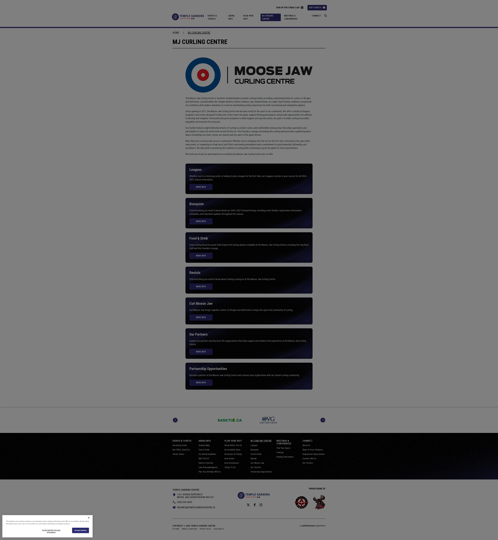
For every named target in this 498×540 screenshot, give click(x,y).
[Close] (89, 518)
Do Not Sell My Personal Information (51, 531)
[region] (47, 526)
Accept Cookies (81, 530)
